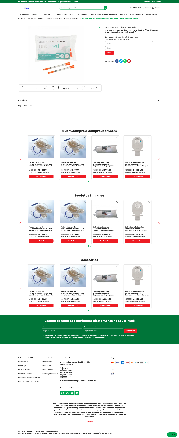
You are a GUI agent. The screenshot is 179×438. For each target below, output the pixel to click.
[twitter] (121, 61)
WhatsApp (93, 89)
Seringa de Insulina (72, 18)
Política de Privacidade (88, 335)
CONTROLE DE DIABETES (54, 18)
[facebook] (117, 61)
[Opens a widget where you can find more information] (172, 434)
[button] (152, 2)
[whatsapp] (125, 61)
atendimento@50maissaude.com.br (81, 381)
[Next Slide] (159, 159)
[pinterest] (129, 61)
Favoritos (148, 8)
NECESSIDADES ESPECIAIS (36, 18)
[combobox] (83, 8)
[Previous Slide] (20, 159)
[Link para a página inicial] (21, 18)
